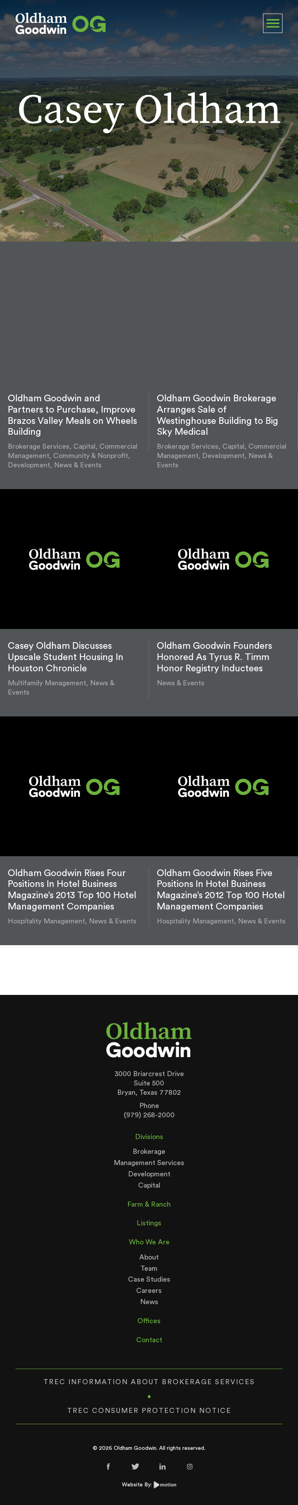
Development (149, 1174)
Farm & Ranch (149, 1204)
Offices (149, 1320)
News (149, 1301)
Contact (149, 1339)
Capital (149, 1185)
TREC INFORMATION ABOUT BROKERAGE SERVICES (149, 1381)
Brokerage (149, 1151)
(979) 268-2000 (149, 1114)
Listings (149, 1222)
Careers (149, 1290)
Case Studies (149, 1279)
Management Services (149, 1162)
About (149, 1257)
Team (149, 1268)
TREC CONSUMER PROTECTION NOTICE (149, 1410)
